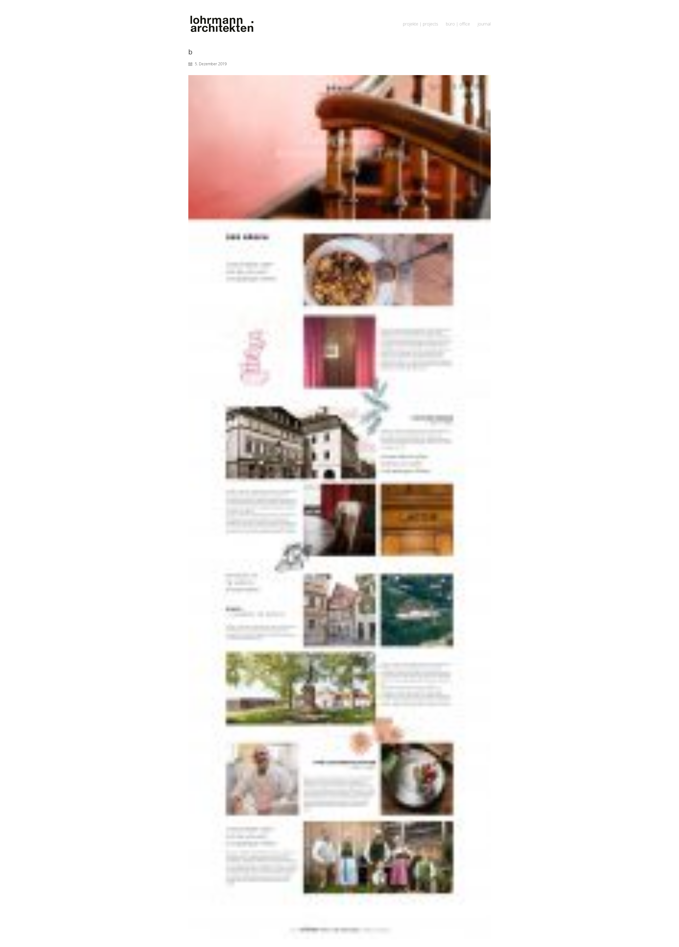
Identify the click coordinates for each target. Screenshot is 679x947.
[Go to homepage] (221, 24)
